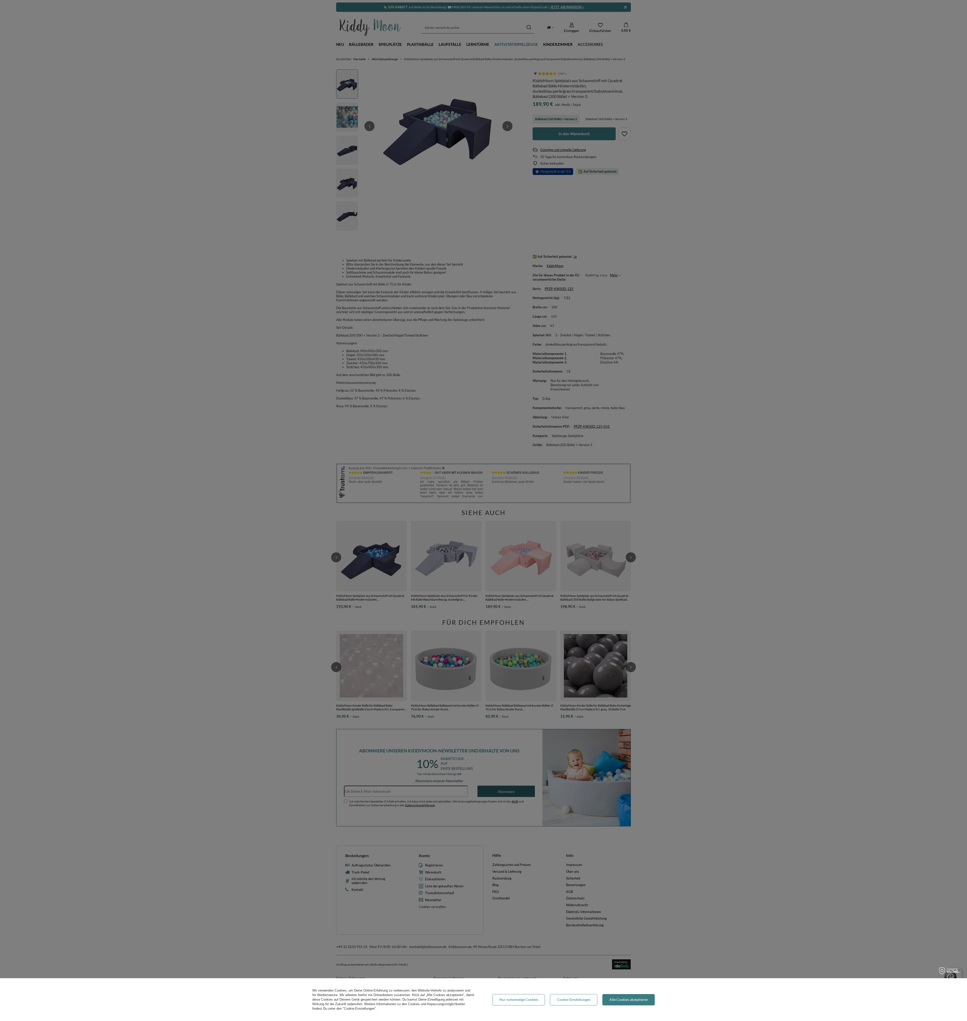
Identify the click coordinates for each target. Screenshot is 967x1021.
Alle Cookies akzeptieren (628, 999)
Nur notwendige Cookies (518, 999)
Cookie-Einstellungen (574, 999)
